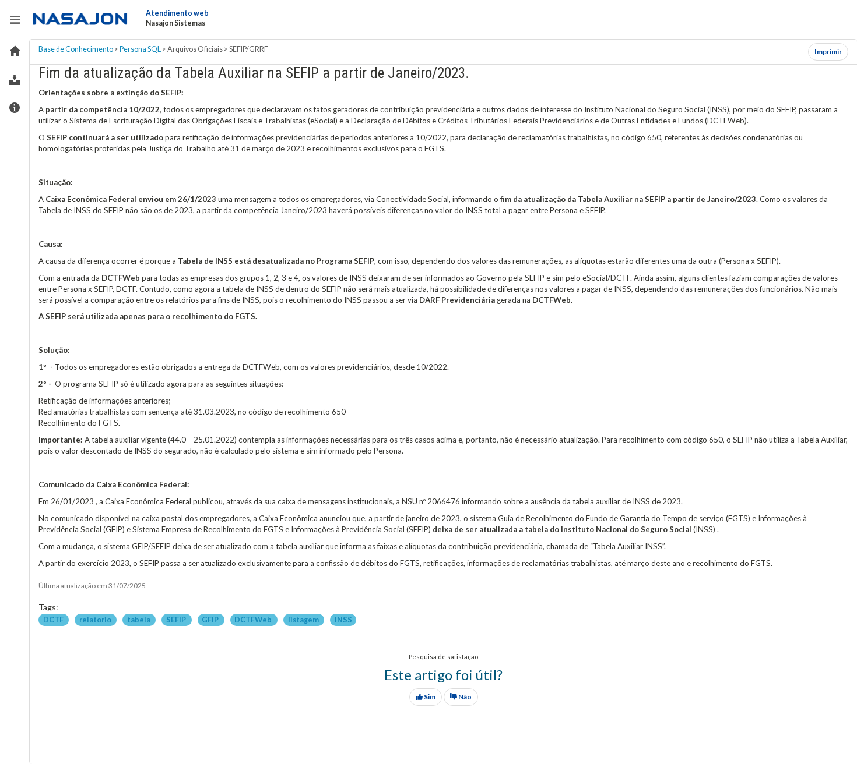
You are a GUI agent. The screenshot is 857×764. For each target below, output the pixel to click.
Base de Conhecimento (75, 49)
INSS (343, 619)
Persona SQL (140, 49)
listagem (304, 619)
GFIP (211, 619)
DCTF (54, 619)
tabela (139, 619)
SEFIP (176, 619)
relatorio (96, 619)
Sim (429, 696)
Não (464, 696)
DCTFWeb (253, 619)
